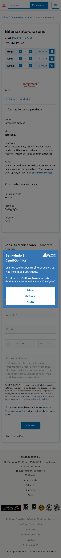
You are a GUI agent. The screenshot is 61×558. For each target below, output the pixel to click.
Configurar (30, 296)
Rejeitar (30, 290)
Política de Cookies (30, 278)
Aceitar (30, 302)
